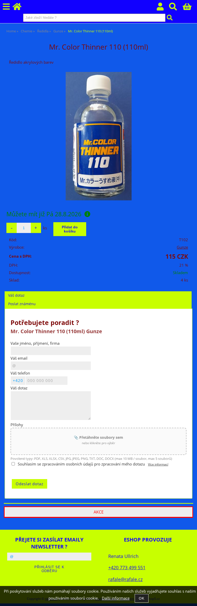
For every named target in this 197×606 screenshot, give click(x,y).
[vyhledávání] (176, 8)
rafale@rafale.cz (125, 579)
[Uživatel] (163, 8)
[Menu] (6, 7)
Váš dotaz (16, 295)
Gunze (182, 247)
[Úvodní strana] (20, 8)
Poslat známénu (22, 303)
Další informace (116, 598)
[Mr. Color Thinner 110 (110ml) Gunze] (99, 136)
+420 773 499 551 (126, 567)
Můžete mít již (43, 214)
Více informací (158, 464)
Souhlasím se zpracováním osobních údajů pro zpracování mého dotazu (81, 464)
